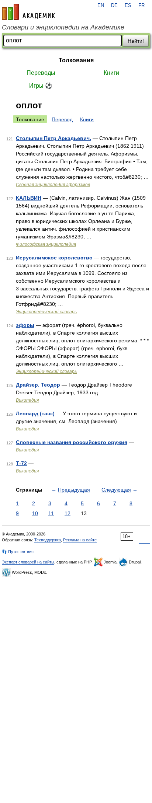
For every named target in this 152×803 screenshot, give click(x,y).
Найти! (136, 41)
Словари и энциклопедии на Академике (63, 27)
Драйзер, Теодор (38, 385)
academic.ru (28, 12)
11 (51, 513)
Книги (111, 73)
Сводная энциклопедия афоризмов (53, 184)
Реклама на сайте (80, 540)
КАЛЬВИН (28, 198)
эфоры (25, 325)
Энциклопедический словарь (46, 311)
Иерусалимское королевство (54, 258)
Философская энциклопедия (46, 244)
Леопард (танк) (35, 413)
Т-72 (21, 463)
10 (35, 513)
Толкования (76, 60)
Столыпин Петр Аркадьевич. (53, 138)
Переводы (41, 73)
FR (141, 5)
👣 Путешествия (18, 551)
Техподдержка (47, 540)
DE (114, 5)
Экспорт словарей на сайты (28, 562)
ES (128, 5)
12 (67, 513)
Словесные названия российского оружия (71, 442)
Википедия (27, 400)
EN (100, 5)
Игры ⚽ (40, 86)
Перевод (62, 119)
